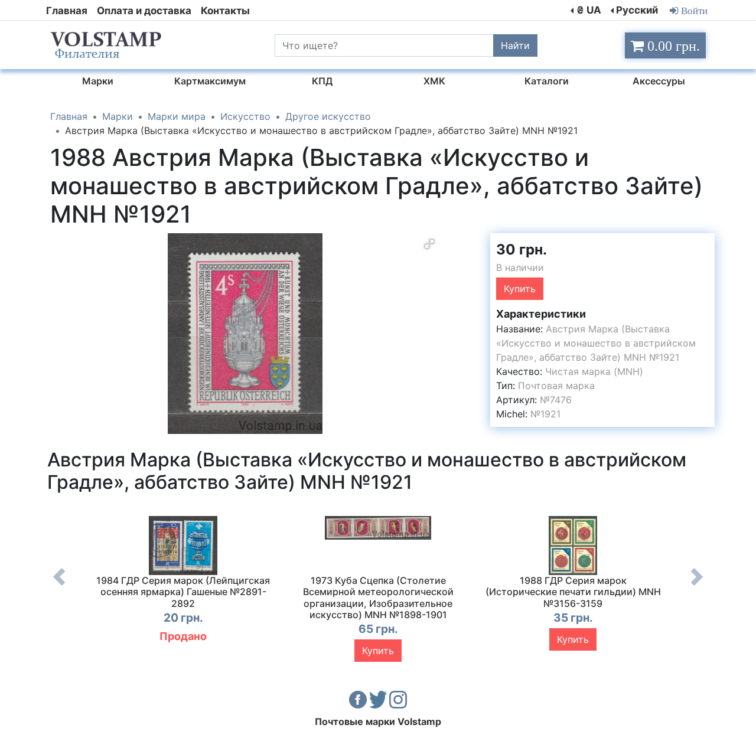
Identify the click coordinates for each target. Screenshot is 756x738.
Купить (520, 289)
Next (697, 585)
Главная (66, 11)
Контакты (225, 11)
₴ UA (588, 10)
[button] (429, 243)
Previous (59, 585)
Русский (637, 10)
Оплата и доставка (144, 11)
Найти (515, 45)
